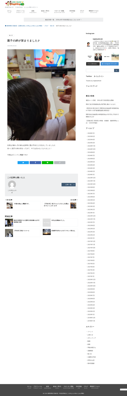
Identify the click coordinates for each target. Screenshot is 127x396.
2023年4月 (91, 203)
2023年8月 (91, 190)
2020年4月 (91, 305)
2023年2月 (91, 209)
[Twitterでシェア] (23, 162)
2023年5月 (91, 200)
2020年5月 (91, 302)
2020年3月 (91, 308)
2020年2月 (91, 311)
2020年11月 (91, 282)
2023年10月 (91, 184)
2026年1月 (91, 133)
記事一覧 (68, 184)
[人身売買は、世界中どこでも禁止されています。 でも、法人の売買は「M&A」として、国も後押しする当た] (89, 57)
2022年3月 (91, 232)
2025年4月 (91, 139)
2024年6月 (91, 158)
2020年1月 (91, 314)
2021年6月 (91, 260)
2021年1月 (91, 276)
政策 (89, 344)
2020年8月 (91, 292)
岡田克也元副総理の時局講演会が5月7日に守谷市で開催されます (102, 115)
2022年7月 (91, 222)
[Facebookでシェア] (35, 162)
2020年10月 (91, 286)
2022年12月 (91, 216)
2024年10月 (91, 149)
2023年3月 (91, 206)
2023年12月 (91, 178)
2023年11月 (91, 181)
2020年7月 (91, 295)
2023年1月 (91, 213)
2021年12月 (91, 241)
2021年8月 (91, 254)
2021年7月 (91, 257)
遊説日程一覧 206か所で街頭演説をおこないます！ (63, 19)
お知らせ (90, 335)
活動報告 (90, 350)
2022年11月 (91, 219)
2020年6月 (91, 298)
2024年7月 (91, 155)
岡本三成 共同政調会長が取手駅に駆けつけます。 (101, 104)
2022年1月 (91, 238)
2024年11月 (91, 146)
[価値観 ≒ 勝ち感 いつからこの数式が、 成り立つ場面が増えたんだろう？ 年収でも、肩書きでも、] (106, 57)
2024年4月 (91, 165)
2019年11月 (91, 321)
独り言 (11, 35)
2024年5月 (91, 162)
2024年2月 (91, 171)
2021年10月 (91, 247)
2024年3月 (91, 168)
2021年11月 (91, 244)
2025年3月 (91, 143)
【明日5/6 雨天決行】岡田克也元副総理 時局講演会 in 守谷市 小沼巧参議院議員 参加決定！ (102, 109)
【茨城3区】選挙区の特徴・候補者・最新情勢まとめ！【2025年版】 (102, 122)
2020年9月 (91, 289)
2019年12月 (91, 317)
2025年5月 (91, 136)
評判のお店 (91, 360)
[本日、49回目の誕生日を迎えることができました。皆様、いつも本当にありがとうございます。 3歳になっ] (115, 57)
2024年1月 (91, 174)
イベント (90, 331)
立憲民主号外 (92, 357)
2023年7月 (91, 193)
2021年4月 (91, 267)
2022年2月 (91, 235)
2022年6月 (91, 225)
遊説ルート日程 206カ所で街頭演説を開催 (100, 100)
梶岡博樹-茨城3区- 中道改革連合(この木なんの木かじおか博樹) (66, 393)
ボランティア (92, 338)
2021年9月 (91, 251)
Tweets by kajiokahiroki (93, 81)
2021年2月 (91, 273)
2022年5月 (91, 228)
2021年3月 (91, 270)
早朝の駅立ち (92, 347)
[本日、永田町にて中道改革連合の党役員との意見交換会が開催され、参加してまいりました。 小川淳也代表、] (98, 57)
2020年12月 (91, 279)
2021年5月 (91, 263)
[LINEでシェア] (47, 162)
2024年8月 (91, 152)
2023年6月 (91, 197)
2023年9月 (91, 187)
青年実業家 (91, 363)
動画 (89, 341)
